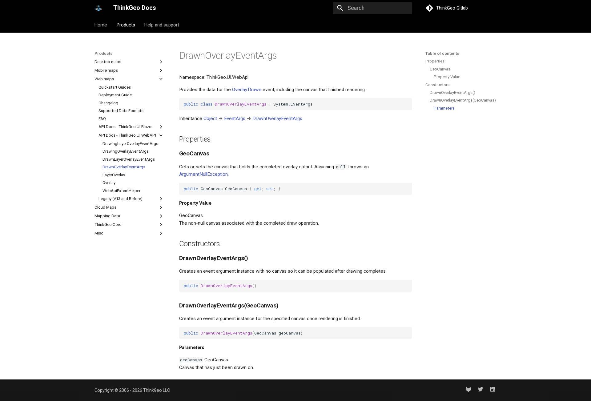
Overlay (109, 182)
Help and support (161, 24)
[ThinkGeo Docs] (98, 8)
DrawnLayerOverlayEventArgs (129, 159)
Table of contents (442, 53)
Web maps (104, 79)
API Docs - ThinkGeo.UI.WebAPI (127, 135)
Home (100, 24)
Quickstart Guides (114, 87)
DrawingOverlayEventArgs (126, 151)
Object (210, 118)
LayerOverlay (114, 174)
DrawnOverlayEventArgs (124, 167)
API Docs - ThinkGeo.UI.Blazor (125, 126)
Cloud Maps (105, 207)
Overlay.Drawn (246, 89)
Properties (434, 61)
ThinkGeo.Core (107, 224)
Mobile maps (106, 70)
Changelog (108, 102)
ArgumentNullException (203, 174)
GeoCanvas (440, 69)
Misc (98, 233)
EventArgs (234, 118)
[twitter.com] (480, 390)
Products (125, 24)
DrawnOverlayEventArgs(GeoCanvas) (462, 100)
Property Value (447, 76)
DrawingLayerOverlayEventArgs (130, 143)
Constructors (437, 84)
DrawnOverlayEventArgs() (452, 92)
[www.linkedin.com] (492, 390)
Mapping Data (107, 216)
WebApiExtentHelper (121, 190)
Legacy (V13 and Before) (120, 198)
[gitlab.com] (468, 390)
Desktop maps (107, 61)
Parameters (444, 108)
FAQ (102, 118)
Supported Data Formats (120, 110)
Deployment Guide (115, 95)
